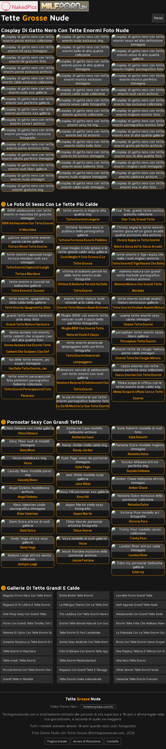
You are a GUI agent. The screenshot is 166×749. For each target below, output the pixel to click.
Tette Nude (35, 18)
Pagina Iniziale (57, 741)
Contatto (113, 741)
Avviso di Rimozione (87, 741)
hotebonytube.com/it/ (98, 706)
